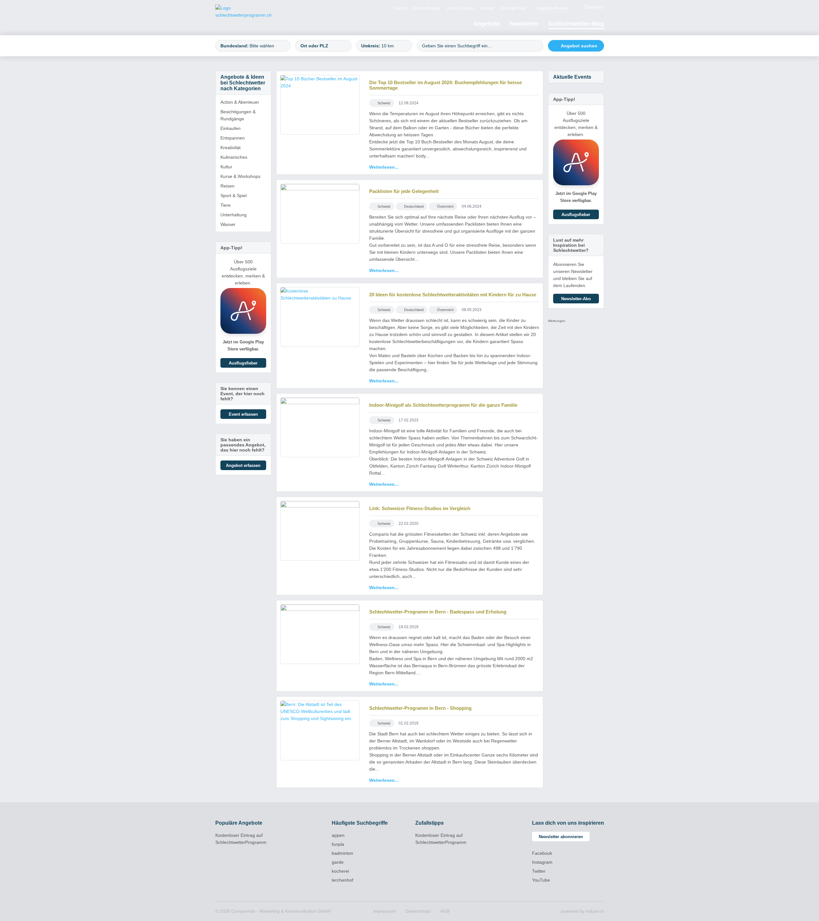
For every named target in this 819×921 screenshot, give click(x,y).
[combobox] (252, 46)
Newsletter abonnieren (561, 836)
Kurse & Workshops (240, 176)
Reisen (227, 185)
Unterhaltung (233, 214)
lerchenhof (342, 880)
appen (338, 835)
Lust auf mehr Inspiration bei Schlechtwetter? (571, 245)
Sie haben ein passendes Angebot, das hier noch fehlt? (243, 444)
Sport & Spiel (233, 195)
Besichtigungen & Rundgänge (238, 115)
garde (338, 862)
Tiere (225, 205)
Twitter (538, 871)
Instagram (542, 862)
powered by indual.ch (582, 911)
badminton (342, 853)
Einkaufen (230, 128)
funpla (338, 844)
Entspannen (232, 137)
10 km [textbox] (387, 45)
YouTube (541, 880)
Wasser (227, 224)
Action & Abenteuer (239, 102)
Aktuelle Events (572, 77)
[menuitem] (400, 8)
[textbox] (267, 45)
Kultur (226, 166)
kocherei (340, 871)
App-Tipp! (231, 247)
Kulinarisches (233, 157)
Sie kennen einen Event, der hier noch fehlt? (242, 393)
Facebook (542, 853)
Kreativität (230, 147)
